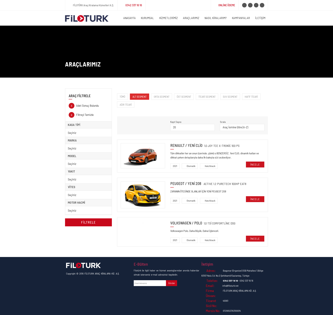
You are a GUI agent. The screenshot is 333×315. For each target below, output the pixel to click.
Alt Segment (140, 96)
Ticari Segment (207, 96)
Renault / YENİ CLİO (205, 145)
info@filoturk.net (230, 285)
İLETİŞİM (260, 18)
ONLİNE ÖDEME (226, 5)
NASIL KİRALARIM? (215, 18)
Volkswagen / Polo (202, 223)
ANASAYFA (129, 18)
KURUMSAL (147, 18)
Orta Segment (161, 96)
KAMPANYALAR (241, 18)
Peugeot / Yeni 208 (208, 183)
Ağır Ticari (126, 104)
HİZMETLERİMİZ (168, 18)
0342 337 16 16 (133, 5)
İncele (255, 164)
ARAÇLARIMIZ (191, 18)
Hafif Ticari (251, 96)
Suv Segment (230, 96)
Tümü (122, 96)
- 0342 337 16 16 (238, 280)
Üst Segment (184, 96)
